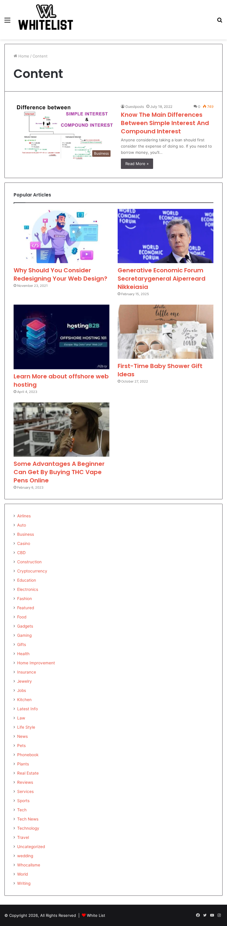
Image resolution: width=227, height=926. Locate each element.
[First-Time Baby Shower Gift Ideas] (165, 332)
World (22, 874)
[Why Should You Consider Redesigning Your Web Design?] (61, 236)
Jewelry (24, 681)
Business (25, 534)
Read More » (137, 163)
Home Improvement (36, 662)
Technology (28, 828)
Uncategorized (31, 846)
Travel (23, 837)
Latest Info (27, 708)
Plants (23, 764)
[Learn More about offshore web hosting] (61, 337)
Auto (21, 525)
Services (25, 791)
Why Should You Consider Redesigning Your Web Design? (60, 274)
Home (23, 56)
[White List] (46, 19)
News (22, 736)
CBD (21, 552)
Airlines (24, 516)
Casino (23, 543)
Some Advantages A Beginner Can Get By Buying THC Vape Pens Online (59, 472)
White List (96, 915)
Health (23, 653)
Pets (21, 745)
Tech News (27, 819)
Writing (23, 883)
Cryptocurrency (32, 571)
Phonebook (27, 754)
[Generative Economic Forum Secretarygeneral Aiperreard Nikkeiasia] (165, 236)
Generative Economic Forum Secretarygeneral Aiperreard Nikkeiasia (161, 278)
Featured (25, 607)
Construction (29, 561)
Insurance (26, 672)
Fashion (24, 598)
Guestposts (134, 106)
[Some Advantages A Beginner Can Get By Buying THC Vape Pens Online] (61, 429)
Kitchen (24, 699)
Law (21, 718)
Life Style (26, 727)
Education (26, 580)
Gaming (24, 635)
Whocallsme (28, 865)
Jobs (21, 690)
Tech (22, 809)
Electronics (27, 589)
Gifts (21, 644)
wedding (25, 855)
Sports (23, 800)
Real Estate (28, 773)
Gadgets (25, 626)
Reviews (25, 782)
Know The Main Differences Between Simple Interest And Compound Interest (165, 123)
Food (21, 617)
